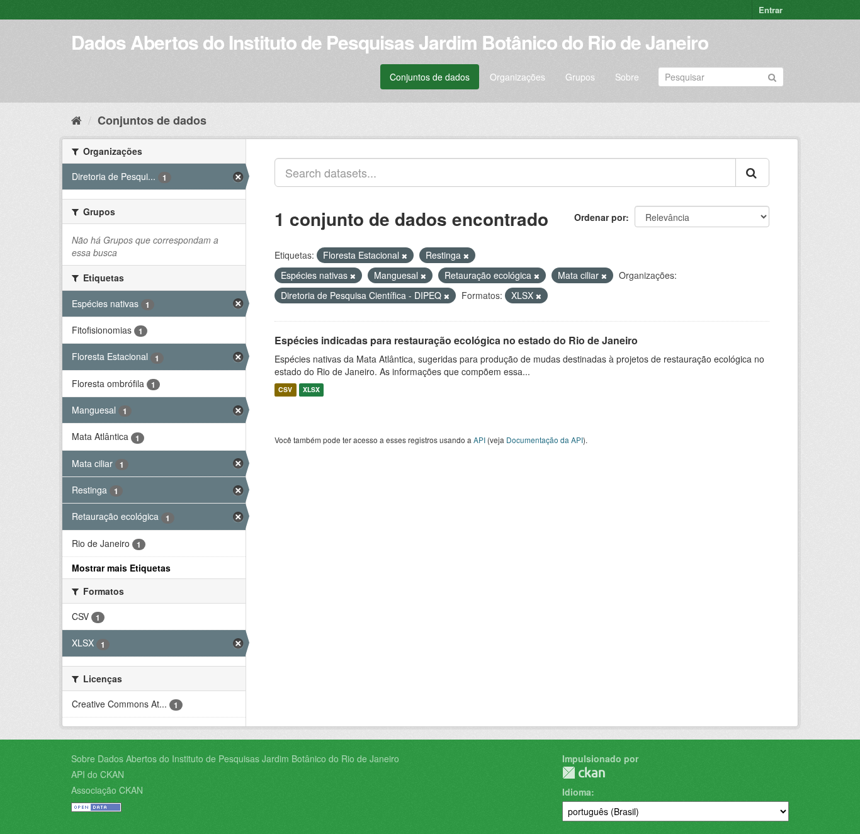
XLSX (311, 390)
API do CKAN (97, 774)
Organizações (517, 76)
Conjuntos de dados (430, 76)
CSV (285, 390)
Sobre (627, 76)
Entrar (771, 10)
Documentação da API (544, 439)
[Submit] (772, 75)
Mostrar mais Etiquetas (121, 567)
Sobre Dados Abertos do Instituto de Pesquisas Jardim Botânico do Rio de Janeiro (235, 758)
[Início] (76, 119)
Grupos (580, 76)
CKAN (583, 772)
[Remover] (404, 256)
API (479, 439)
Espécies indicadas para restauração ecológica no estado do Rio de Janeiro (456, 340)
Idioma (576, 792)
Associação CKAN (107, 790)
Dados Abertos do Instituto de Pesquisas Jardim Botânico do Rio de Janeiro (389, 41)
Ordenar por (600, 217)
